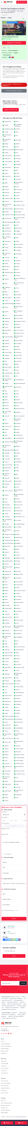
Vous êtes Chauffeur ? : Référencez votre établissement (12, 84)
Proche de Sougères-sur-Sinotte (14, 91)
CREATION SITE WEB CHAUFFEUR (15, 1016)
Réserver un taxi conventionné (12, 1007)
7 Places (4, 47)
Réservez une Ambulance (12, 1002)
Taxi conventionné (7, 854)
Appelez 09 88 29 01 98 (10, 110)
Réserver (14, 918)
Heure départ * (5, 817)
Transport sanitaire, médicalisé (15, 998)
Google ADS (14, 1012)
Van (8, 47)
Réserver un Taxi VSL (15, 996)
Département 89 (5, 15)
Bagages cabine (5, 834)
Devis (22, 1123)
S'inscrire (23, 983)
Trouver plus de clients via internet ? (9, 1018)
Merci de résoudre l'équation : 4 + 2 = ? (10, 910)
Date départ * (4, 811)
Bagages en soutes (5, 828)
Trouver (14, 956)
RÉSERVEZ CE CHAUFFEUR (14, 43)
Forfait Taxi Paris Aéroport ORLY (14, 1004)
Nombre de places (5, 823)
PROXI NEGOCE (22, 1117)
